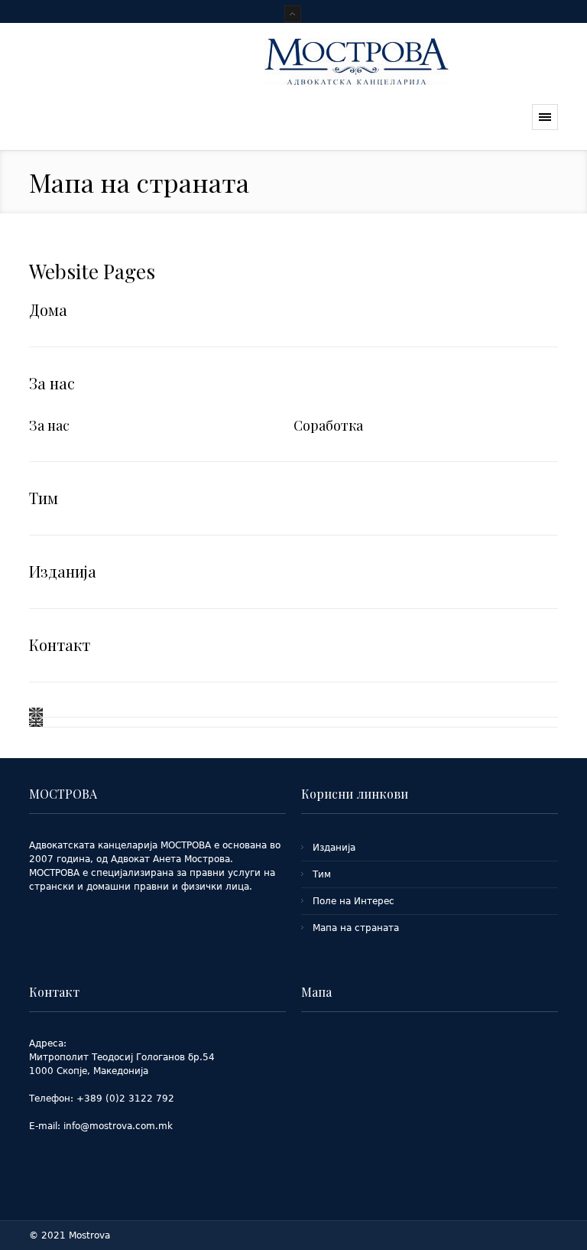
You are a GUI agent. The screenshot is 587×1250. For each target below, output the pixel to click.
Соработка (328, 425)
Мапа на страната (356, 928)
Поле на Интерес (353, 901)
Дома (48, 309)
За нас (52, 383)
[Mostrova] (356, 89)
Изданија (62, 571)
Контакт (59, 644)
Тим (43, 497)
